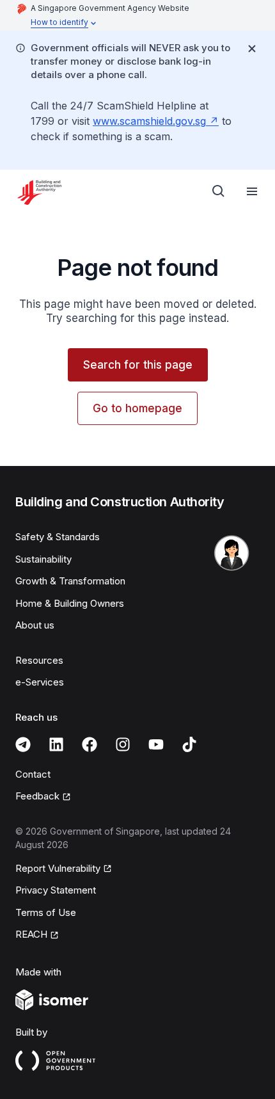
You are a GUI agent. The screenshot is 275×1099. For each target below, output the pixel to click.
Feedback (37, 796)
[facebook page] (89, 744)
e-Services (39, 682)
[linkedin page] (56, 744)
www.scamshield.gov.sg (149, 121)
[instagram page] (122, 744)
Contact (33, 774)
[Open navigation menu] (252, 191)
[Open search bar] (218, 191)
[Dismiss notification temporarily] (252, 48)
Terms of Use (45, 912)
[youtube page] (156, 744)
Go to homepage (137, 408)
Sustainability (43, 559)
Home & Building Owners (69, 603)
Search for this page (137, 364)
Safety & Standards (57, 537)
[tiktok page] (189, 744)
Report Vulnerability (57, 868)
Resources (39, 660)
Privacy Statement (55, 890)
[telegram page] (23, 744)
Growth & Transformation (70, 581)
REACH (31, 934)
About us (34, 625)
